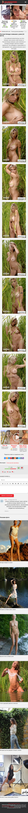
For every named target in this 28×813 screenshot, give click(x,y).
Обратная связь (11, 803)
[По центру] (15, 483)
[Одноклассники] (7, 458)
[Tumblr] (21, 458)
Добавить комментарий (6, 495)
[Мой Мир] (9, 458)
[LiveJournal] (17, 458)
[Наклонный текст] (5, 483)
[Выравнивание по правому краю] (18, 483)
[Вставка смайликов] (21, 483)
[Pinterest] (11, 458)
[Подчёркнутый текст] (7, 483)
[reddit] (15, 458)
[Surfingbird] (19, 458)
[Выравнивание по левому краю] (13, 483)
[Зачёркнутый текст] (10, 483)
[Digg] (13, 458)
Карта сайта (17, 803)
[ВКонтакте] (5, 458)
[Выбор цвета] (23, 483)
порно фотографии (6, 805)
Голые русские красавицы (13, 462)
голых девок (11, 806)
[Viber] (23, 458)
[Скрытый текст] (26, 483)
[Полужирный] (3, 483)
